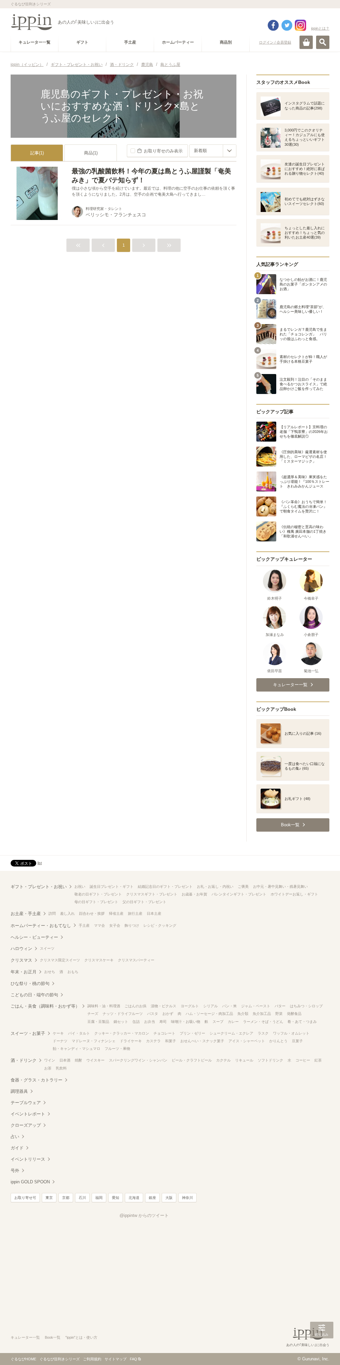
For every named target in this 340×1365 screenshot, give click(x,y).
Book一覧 (52, 1337)
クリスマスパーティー (136, 960)
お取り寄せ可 (25, 1198)
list (40, 863)
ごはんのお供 (135, 1006)
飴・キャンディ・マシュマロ (76, 1049)
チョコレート (164, 1033)
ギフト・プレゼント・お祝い (39, 886)
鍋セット (121, 1022)
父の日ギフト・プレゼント (144, 902)
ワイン (49, 1060)
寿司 (163, 1022)
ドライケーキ (131, 1041)
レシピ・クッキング (159, 925)
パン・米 (229, 1006)
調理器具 (19, 1091)
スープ (217, 1022)
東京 (49, 1198)
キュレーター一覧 (25, 1337)
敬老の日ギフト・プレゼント (98, 894)
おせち (49, 972)
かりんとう (278, 1041)
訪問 (52, 913)
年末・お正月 (24, 971)
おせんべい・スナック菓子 (202, 1041)
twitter (287, 25)
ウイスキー (95, 1060)
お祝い (79, 886)
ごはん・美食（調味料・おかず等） (45, 1006)
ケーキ (58, 1033)
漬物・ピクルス (163, 1006)
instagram (300, 25)
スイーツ (47, 948)
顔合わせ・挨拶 (92, 913)
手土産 (84, 925)
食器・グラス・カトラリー (36, 1079)
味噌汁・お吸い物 (185, 1022)
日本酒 (64, 1060)
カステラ (153, 1041)
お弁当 (149, 1022)
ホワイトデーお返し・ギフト (294, 894)
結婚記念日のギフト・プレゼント (165, 886)
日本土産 (154, 913)
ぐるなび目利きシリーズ (60, 1359)
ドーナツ (60, 1041)
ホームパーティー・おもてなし (41, 925)
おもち (72, 972)
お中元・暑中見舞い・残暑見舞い (280, 886)
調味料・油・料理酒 (103, 1006)
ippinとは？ (320, 28)
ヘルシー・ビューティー (34, 937)
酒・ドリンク (24, 1060)
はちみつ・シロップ (306, 1006)
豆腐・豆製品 (98, 1022)
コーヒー (303, 1060)
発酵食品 (294, 1014)
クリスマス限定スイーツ (60, 960)
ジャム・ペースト (255, 1006)
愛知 (115, 1198)
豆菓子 (297, 1041)
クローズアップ (26, 1125)
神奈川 (187, 1198)
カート (306, 42)
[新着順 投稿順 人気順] (212, 150)
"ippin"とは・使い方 (81, 1337)
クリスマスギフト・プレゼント (151, 894)
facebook (273, 25)
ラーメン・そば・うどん (263, 1022)
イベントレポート (28, 1113)
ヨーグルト (190, 1006)
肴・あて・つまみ (302, 1022)
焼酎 (78, 1060)
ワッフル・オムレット (291, 1033)
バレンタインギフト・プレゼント (239, 894)
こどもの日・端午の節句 (34, 994)
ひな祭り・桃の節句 (30, 983)
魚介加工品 (262, 1014)
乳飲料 (61, 1068)
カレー (233, 1022)
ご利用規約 (92, 1359)
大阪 (169, 1198)
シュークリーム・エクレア (231, 1033)
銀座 (152, 1198)
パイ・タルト (79, 1033)
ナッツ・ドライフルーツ (123, 1014)
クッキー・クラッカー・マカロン (121, 1033)
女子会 (114, 925)
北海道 (133, 1198)
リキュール (244, 1060)
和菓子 (170, 1041)
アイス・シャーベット (246, 1041)
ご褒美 (243, 886)
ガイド (17, 1147)
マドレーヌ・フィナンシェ (94, 1041)
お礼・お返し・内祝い (215, 886)
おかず (167, 1014)
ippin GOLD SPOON (30, 1181)
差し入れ (67, 913)
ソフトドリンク (270, 1060)
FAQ (133, 1359)
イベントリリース (28, 1159)
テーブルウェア (26, 1102)
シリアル (210, 1006)
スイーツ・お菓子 (28, 1033)
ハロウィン (21, 948)
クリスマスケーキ (99, 960)
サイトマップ (116, 1359)
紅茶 (318, 1060)
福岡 (99, 1198)
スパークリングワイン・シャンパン (138, 1060)
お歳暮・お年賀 (194, 894)
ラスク (263, 1033)
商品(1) (91, 152)
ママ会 (99, 925)
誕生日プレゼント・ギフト (111, 886)
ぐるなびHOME (23, 1359)
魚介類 (242, 1014)
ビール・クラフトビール (192, 1060)
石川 (82, 1198)
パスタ (152, 1014)
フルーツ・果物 (117, 1049)
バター (280, 1006)
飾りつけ (132, 925)
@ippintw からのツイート (144, 1215)
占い (15, 1136)
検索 (322, 42)
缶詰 (136, 1022)
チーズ (92, 1014)
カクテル (223, 1060)
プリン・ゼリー (192, 1033)
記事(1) (37, 152)
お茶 (47, 1068)
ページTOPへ (321, 1350)
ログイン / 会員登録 (275, 42)
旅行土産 (135, 913)
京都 (65, 1198)
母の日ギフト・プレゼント (96, 902)
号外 (15, 1170)
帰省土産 (116, 913)
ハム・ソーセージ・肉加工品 (209, 1014)
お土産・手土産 (26, 913)
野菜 (279, 1014)
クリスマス (21, 960)
